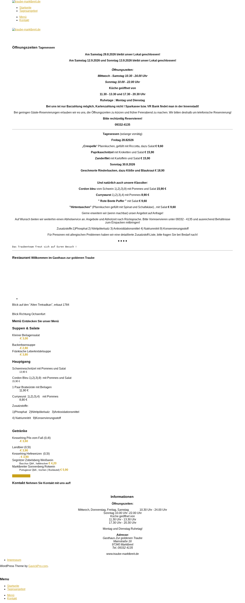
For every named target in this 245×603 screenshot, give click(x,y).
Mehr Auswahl (21, 475)
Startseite (25, 7)
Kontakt (24, 20)
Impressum (14, 559)
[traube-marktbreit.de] (26, 1)
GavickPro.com (38, 566)
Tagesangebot (28, 10)
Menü (23, 16)
